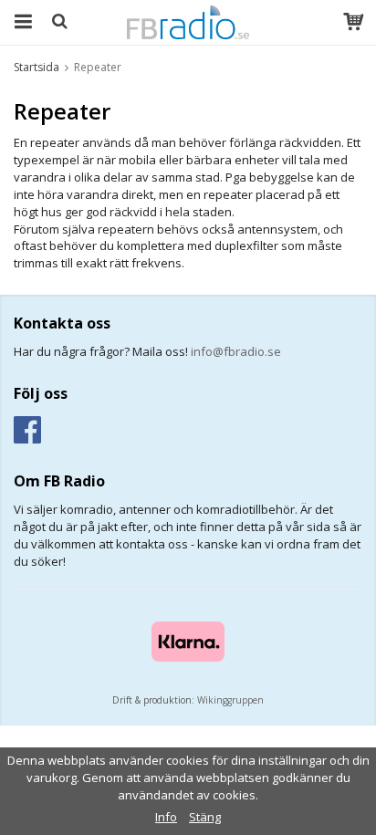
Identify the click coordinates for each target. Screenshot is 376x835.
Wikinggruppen (230, 700)
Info (166, 817)
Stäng (205, 817)
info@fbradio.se (236, 351)
